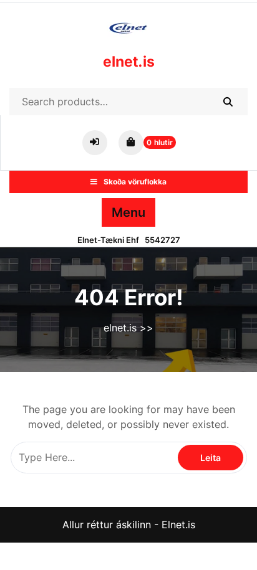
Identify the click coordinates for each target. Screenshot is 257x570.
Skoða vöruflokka (135, 181)
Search (227, 101)
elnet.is (129, 61)
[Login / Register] (97, 141)
